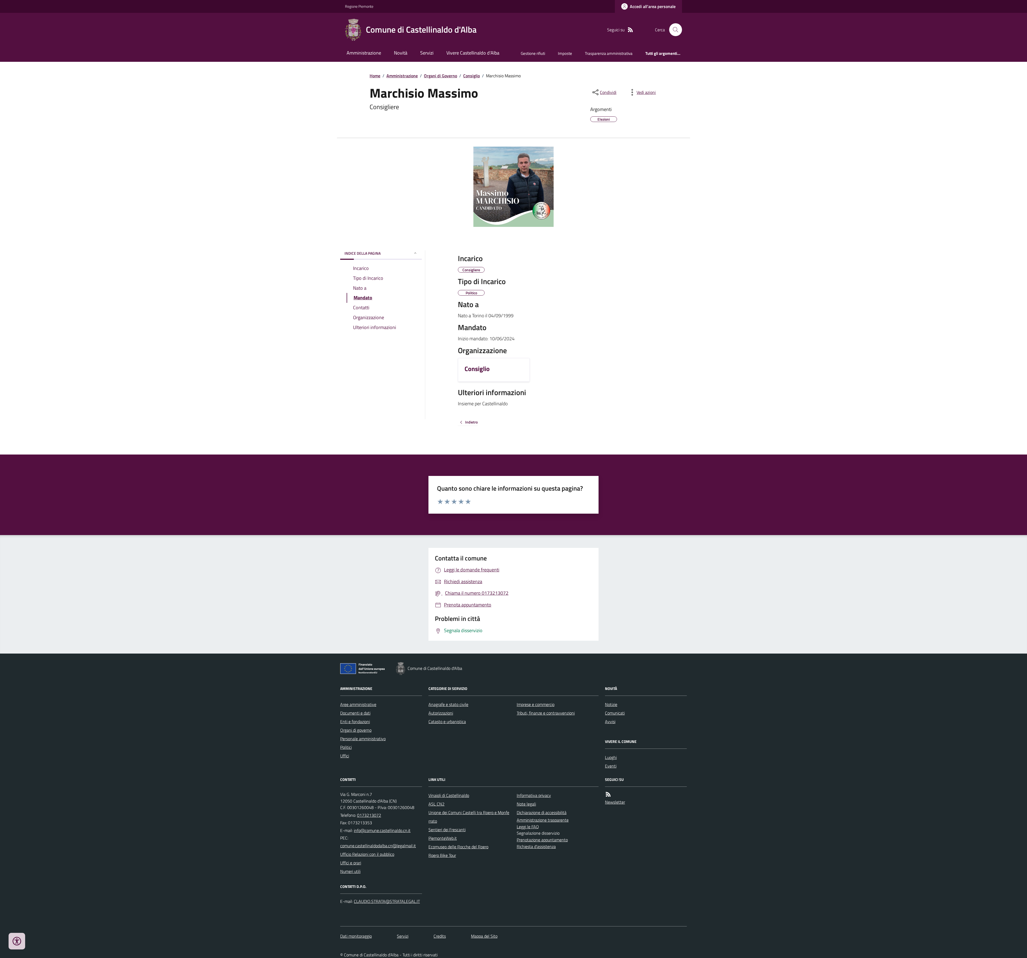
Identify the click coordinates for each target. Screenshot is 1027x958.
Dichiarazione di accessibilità (541, 812)
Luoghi (611, 757)
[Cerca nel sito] (673, 29)
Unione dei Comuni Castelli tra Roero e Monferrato (468, 816)
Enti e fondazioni (355, 721)
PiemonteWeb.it (442, 838)
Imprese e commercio (535, 704)
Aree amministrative (358, 704)
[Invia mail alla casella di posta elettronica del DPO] (387, 901)
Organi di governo (355, 730)
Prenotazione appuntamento (542, 840)
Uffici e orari (350, 863)
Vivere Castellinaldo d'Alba (472, 52)
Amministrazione (364, 52)
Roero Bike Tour (442, 855)
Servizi (427, 52)
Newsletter (615, 802)
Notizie (611, 704)
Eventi (610, 766)
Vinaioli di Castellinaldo (448, 795)
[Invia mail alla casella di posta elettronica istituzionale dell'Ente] (382, 830)
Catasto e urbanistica (447, 721)
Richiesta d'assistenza (536, 846)
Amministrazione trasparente (543, 820)
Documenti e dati (355, 713)
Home (375, 75)
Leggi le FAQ (528, 826)
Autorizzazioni (440, 713)
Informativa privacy (534, 795)
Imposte (565, 53)
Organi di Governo (440, 75)
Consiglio (471, 75)
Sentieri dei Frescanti (447, 829)
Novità (400, 52)
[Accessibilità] (17, 941)
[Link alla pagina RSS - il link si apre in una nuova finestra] (630, 29)
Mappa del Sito (484, 936)
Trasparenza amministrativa (609, 53)
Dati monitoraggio (356, 936)
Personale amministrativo (363, 738)
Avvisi (610, 721)
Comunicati (615, 713)
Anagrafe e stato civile (448, 704)
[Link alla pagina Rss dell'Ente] (608, 794)
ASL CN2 (436, 804)
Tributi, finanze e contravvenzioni (546, 713)
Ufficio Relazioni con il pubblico (367, 854)
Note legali (526, 804)
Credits (440, 936)
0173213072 (369, 815)
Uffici (344, 756)
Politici (346, 747)
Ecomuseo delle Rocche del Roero (458, 847)
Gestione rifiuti (533, 53)
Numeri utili (350, 871)
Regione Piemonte (359, 6)
